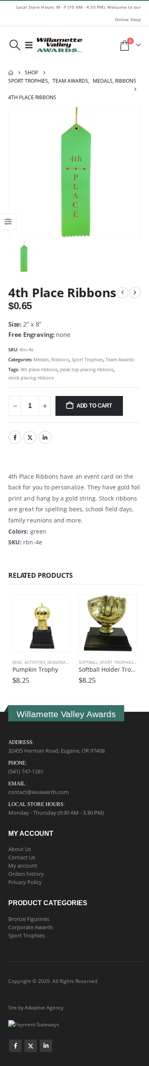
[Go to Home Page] (10, 73)
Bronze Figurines (28, 919)
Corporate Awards (30, 927)
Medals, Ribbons (51, 359)
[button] (14, 45)
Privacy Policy (25, 882)
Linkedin (46, 1046)
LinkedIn (45, 437)
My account (22, 865)
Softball (88, 662)
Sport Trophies (87, 359)
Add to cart (94, 406)
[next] (135, 292)
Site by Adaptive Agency (35, 1007)
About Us (19, 849)
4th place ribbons (39, 369)
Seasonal (57, 662)
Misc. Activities (28, 662)
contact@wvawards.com (38, 792)
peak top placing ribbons (86, 369)
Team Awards (120, 359)
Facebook (15, 437)
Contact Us (21, 857)
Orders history (26, 874)
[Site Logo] (59, 45)
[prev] (122, 292)
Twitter (29, 437)
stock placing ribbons (31, 377)
